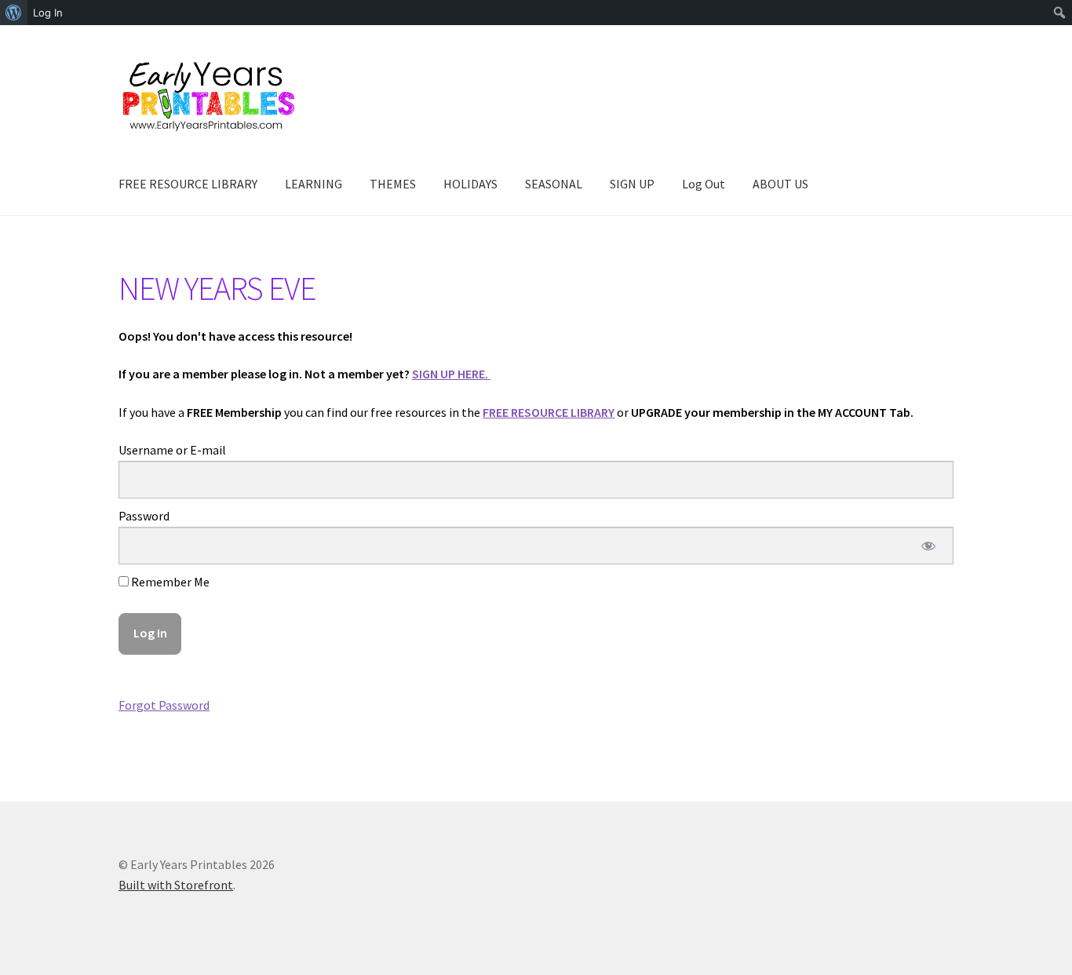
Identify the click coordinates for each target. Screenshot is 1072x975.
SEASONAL (553, 184)
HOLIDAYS (470, 184)
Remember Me (169, 582)
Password (144, 516)
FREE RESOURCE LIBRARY (188, 184)
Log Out (703, 184)
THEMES (393, 184)
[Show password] (927, 545)
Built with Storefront (176, 885)
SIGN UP (632, 184)
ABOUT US (780, 184)
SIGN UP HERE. (451, 374)
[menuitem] (13, 12)
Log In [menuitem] (48, 12)
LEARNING (313, 184)
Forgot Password (164, 705)
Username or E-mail (172, 450)
